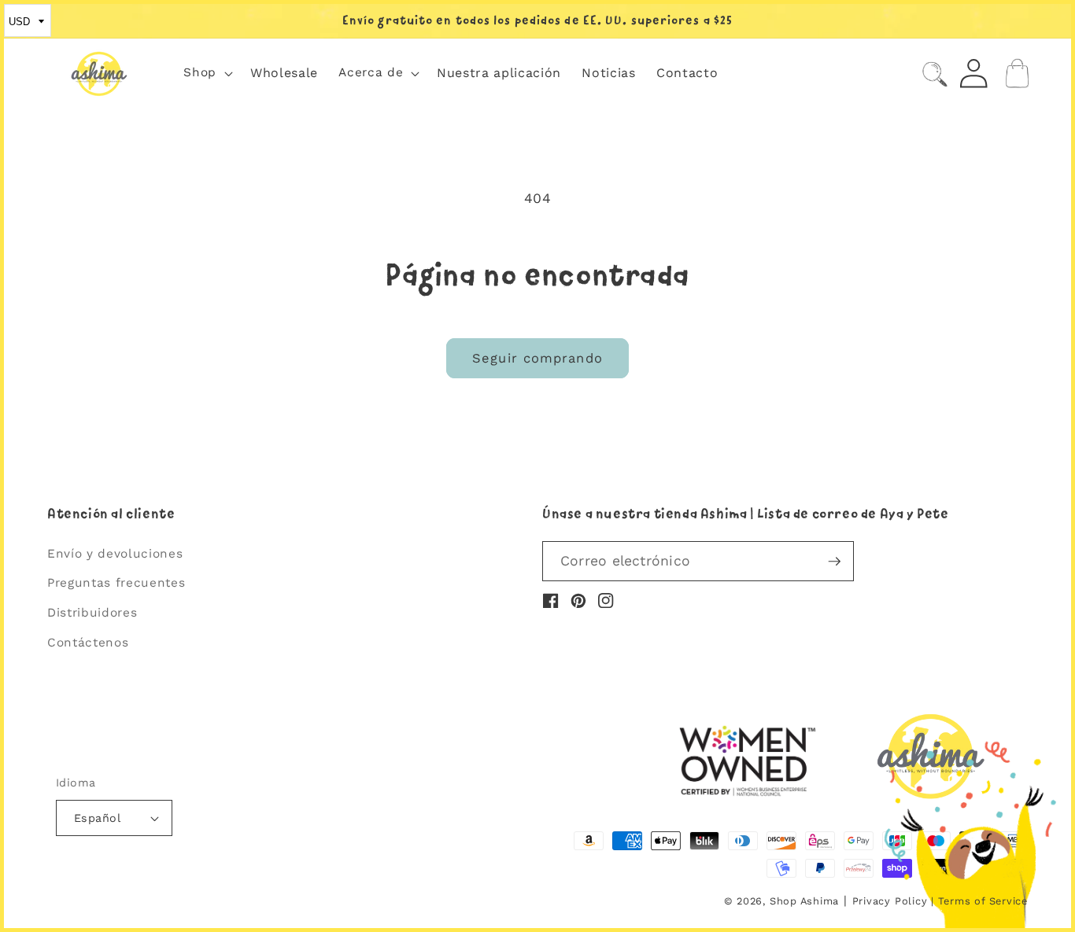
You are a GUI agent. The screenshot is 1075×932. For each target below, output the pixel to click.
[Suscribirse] (834, 561)
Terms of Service (983, 901)
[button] (206, 73)
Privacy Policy (890, 901)
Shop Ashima (804, 901)
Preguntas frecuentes (116, 583)
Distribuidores (92, 613)
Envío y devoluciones (115, 554)
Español (97, 818)
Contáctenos (87, 642)
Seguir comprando (537, 358)
